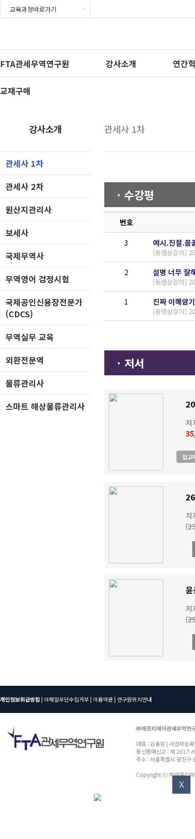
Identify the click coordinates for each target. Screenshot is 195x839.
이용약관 (103, 699)
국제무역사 (24, 256)
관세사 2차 (24, 186)
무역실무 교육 (29, 337)
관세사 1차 (24, 163)
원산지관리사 (28, 209)
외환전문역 (24, 360)
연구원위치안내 (134, 699)
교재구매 (15, 91)
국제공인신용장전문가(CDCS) (44, 308)
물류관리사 (24, 383)
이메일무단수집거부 (66, 699)
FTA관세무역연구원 (34, 63)
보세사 (17, 232)
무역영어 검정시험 (37, 279)
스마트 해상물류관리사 (45, 406)
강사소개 (121, 63)
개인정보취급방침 (20, 699)
